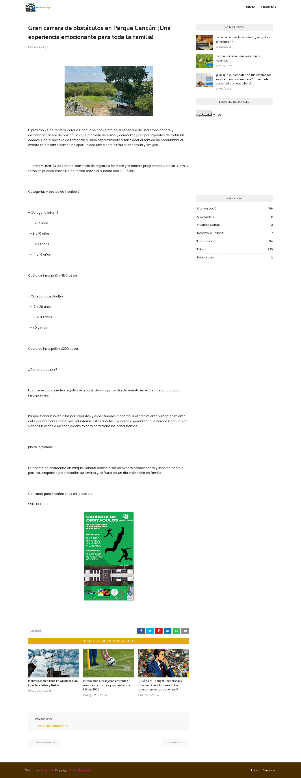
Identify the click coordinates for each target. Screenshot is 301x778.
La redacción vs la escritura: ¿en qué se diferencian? (243, 39)
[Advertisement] (234, 156)
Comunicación (235, 208)
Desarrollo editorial (235, 233)
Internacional (235, 241)
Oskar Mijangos (79, 770)
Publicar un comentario (51, 726)
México (35, 631)
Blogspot (47, 770)
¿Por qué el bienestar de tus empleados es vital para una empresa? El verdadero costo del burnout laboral (243, 79)
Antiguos (175, 742)
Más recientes (45, 742)
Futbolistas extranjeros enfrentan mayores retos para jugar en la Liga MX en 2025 (106, 685)
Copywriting (235, 217)
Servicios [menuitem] (268, 7)
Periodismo (235, 257)
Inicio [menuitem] (250, 7)
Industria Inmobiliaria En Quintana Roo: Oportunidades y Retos (53, 683)
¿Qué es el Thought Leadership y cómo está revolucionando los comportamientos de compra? (160, 685)
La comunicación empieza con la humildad (238, 58)
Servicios (269, 770)
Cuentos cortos (235, 225)
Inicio (254, 770)
